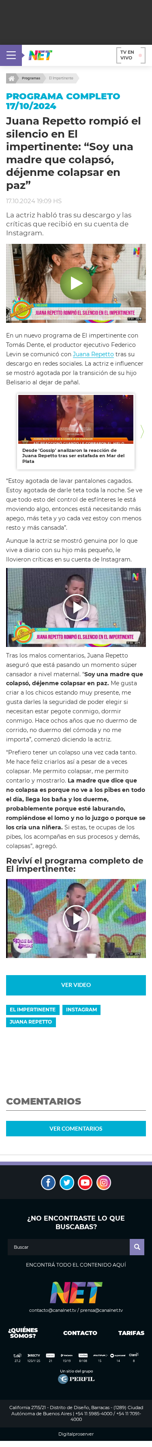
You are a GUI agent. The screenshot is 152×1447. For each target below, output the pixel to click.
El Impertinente (61, 78)
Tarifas (131, 1333)
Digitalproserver (76, 1434)
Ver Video (76, 984)
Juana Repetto (93, 354)
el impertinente (33, 1009)
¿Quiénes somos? (23, 1333)
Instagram (81, 1009)
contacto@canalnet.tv (52, 1310)
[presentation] (9, 431)
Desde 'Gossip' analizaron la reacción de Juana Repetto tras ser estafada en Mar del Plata (73, 455)
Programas (31, 78)
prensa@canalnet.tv (101, 1310)
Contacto (78, 1333)
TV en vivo (127, 55)
